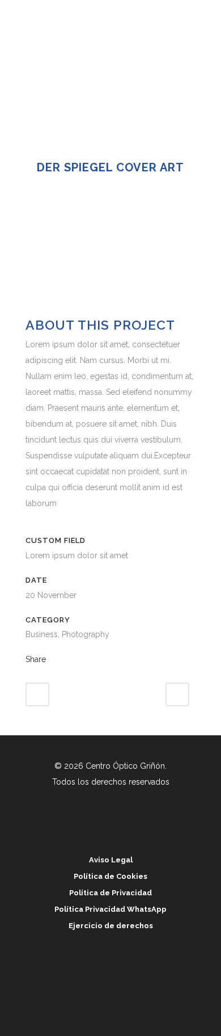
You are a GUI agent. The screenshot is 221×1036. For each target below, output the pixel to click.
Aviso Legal (111, 860)
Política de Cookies (110, 876)
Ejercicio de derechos (111, 925)
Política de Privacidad (110, 892)
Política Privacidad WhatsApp (110, 909)
